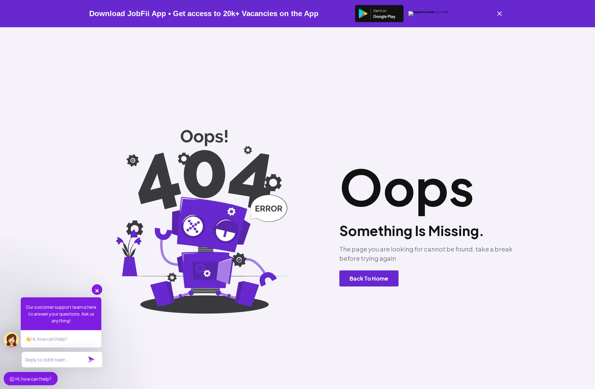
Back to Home (369, 278)
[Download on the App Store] (432, 13)
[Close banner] (499, 13)
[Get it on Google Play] (379, 13)
